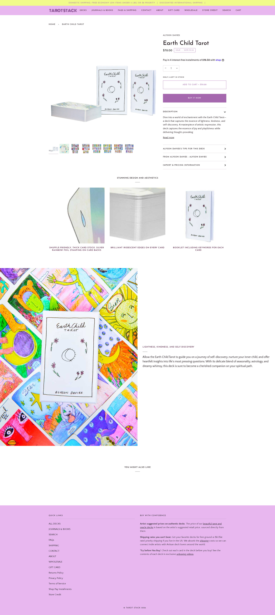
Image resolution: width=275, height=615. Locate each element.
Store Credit (55, 594)
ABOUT (52, 556)
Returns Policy (56, 573)
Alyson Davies (171, 35)
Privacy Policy (56, 578)
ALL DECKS (54, 524)
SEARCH (53, 534)
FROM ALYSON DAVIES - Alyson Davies (185, 157)
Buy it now (194, 98)
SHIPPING (54, 545)
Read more (168, 137)
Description (170, 112)
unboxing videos (185, 554)
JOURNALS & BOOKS (59, 529)
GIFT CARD (54, 567)
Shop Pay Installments (60, 589)
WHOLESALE (55, 562)
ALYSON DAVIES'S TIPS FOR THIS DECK (184, 149)
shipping (204, 541)
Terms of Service (57, 583)
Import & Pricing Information (181, 165)
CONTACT (54, 551)
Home (52, 24)
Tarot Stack (133, 608)
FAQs (51, 540)
